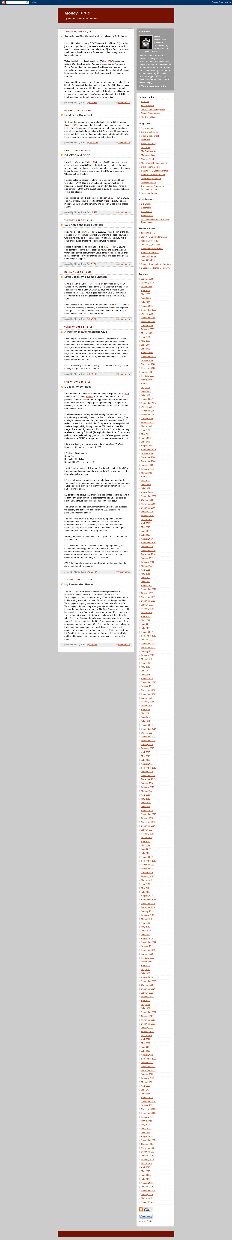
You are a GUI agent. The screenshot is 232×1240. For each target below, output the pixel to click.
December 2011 (148, 601)
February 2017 (147, 834)
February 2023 (147, 1078)
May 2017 (145, 845)
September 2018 (148, 900)
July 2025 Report (149, 256)
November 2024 (148, 1148)
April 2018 (145, 884)
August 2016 (147, 810)
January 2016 (147, 783)
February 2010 (147, 516)
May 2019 (145, 927)
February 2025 (147, 1160)
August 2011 (146, 585)
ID (125, 82)
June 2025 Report (149, 260)
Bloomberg (146, 208)
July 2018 (145, 892)
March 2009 (146, 473)
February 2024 (147, 1117)
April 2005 (145, 291)
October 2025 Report (150, 245)
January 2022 (147, 1028)
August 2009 (147, 492)
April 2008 (145, 430)
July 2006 (145, 349)
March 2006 (146, 333)
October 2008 (147, 453)
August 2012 (147, 632)
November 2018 (148, 903)
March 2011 (146, 566)
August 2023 (147, 1097)
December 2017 (148, 869)
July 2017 (145, 853)
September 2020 (148, 981)
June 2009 (146, 485)
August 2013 (147, 678)
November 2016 (148, 822)
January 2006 (147, 325)
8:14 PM (93, 645)
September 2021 (148, 1012)
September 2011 (148, 589)
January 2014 (147, 698)
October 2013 (147, 686)
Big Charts (146, 204)
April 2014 (145, 710)
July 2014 (145, 721)
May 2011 (145, 574)
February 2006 (147, 329)
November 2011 (148, 597)
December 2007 (148, 415)
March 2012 (146, 613)
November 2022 (148, 1066)
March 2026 (146, 1198)
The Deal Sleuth (148, 182)
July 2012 (145, 628)
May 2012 (145, 620)
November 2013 (148, 690)
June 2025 (146, 1175)
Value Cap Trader (149, 193)
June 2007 (146, 391)
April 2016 (145, 795)
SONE (75, 125)
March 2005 (146, 287)
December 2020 (148, 989)
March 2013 (146, 659)
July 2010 (145, 535)
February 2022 (147, 1032)
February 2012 (147, 609)
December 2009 (148, 508)
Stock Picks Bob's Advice (153, 175)
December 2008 (148, 461)
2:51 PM (93, 572)
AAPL (86, 232)
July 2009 (145, 488)
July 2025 (145, 1179)
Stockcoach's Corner (150, 167)
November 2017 (148, 865)
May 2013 (145, 667)
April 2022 (145, 1039)
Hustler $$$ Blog (148, 144)
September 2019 (148, 942)
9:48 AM (93, 212)
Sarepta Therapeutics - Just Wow (156, 264)
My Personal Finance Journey (154, 163)
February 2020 (147, 958)
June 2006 (146, 345)
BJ (118, 43)
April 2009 (145, 477)
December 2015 (148, 779)
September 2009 (148, 496)
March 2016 (146, 791)
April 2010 (145, 523)
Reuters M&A (147, 215)
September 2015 (148, 768)
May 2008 (145, 434)
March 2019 (146, 919)
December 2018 (148, 907)
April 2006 (145, 337)
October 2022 (147, 1063)
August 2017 (147, 857)
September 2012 (148, 636)
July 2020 (145, 973)
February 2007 (147, 376)
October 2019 (147, 946)
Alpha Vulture (147, 128)
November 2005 (148, 318)
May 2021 (145, 1004)
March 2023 (146, 1082)
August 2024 (147, 1136)
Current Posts (147, 1202)
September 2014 (148, 729)
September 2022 (148, 1059)
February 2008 (147, 422)
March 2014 (146, 706)
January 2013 (147, 651)
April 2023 (145, 1086)
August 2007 (147, 399)
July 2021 (145, 1008)
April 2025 (145, 1167)
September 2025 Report (152, 249)
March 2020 (146, 962)
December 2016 (148, 826)
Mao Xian (145, 148)
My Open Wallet (148, 151)
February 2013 (147, 655)
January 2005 (147, 279)
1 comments (124, 143)
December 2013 (148, 694)
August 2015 (147, 764)
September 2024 (148, 1140)
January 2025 (147, 1156)
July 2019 (145, 935)
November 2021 (148, 1020)
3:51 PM (93, 264)
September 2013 (148, 682)
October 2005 (147, 314)
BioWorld (145, 102)
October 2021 (147, 1016)
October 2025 (147, 1187)
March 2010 (146, 520)
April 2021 (145, 1001)
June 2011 (145, 578)
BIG (126, 394)
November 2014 (148, 737)
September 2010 (148, 543)
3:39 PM (93, 374)
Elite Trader (146, 212)
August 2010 (147, 539)
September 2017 (148, 861)
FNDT (67, 128)
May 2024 (145, 1125)
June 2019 (146, 931)
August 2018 (147, 896)
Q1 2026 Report (148, 233)
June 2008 (146, 438)
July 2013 (145, 675)
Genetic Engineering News (153, 109)
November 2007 (148, 411)
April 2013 (145, 663)
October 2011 (147, 593)
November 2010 (148, 551)
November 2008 (148, 457)
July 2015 (145, 760)
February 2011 (147, 562)
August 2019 (147, 938)
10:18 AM (93, 143)
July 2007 (145, 395)
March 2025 (146, 1163)
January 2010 (147, 512)
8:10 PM (93, 102)
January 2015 (147, 745)
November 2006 (148, 364)
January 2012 (147, 605)
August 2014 (147, 725)
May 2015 (145, 756)
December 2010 (148, 554)
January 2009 (147, 465)
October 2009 (147, 500)
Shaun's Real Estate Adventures (156, 171)
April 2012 (145, 616)
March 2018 (146, 880)
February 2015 (147, 748)
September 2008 (148, 450)
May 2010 (145, 527)
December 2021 (148, 1024)
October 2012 (147, 640)
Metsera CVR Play (149, 241)
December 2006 (148, 368)
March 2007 (146, 380)
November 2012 (148, 644)
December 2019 (148, 950)
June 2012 (146, 624)
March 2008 (146, 426)
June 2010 (146, 531)
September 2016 (148, 814)
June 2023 (146, 1090)
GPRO (89, 397)
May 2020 (145, 970)
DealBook (145, 140)
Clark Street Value (149, 132)
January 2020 (147, 954)
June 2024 (146, 1129)
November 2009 (148, 504)
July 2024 (145, 1132)
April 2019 (145, 923)
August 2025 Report (150, 252)
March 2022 (146, 1035)
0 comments (124, 102)
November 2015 (148, 776)
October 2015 (147, 772)
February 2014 (147, 702)
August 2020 (147, 977)
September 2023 (148, 1101)
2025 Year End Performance (154, 237)
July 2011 (145, 582)
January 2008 (147, 418)
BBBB (110, 61)
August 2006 (147, 353)
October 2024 (147, 1144)
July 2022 (145, 1051)
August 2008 (147, 446)
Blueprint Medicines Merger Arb (155, 268)
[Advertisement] (115, 24)
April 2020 (145, 966)
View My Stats (145, 1221)
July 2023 (145, 1094)
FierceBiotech (147, 105)
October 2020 (147, 985)
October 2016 (147, 818)
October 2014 (147, 733)
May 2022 (145, 1043)
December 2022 (148, 1070)
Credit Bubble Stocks (151, 136)
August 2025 (147, 1183)
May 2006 (145, 341)
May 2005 (145, 294)
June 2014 (146, 717)
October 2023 (147, 1105)
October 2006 (147, 360)
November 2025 (148, 1191)
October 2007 (147, 407)
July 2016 (145, 807)
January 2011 (147, 558)
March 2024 (146, 1121)
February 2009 (147, 469)
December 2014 (148, 741)
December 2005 (148, 322)
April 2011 (145, 570)
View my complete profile (153, 86)
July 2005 (145, 302)
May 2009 (145, 481)
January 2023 (147, 1074)
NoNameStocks (148, 159)
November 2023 (148, 1109)
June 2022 (146, 1047)
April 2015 (145, 752)
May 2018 (145, 888)
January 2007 (147, 372)
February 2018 (147, 876)
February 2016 (147, 787)
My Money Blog (148, 155)
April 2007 (145, 384)
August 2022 (147, 1055)
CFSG (67, 183)
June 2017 (146, 849)
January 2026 (147, 1195)
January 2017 (147, 830)
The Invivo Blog (148, 117)
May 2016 (145, 799)
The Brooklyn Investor (151, 179)
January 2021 (147, 993)
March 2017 (146, 838)
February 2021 (147, 997)
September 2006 (148, 356)
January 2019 (147, 911)
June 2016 (146, 803)
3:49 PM (93, 319)
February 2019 (147, 915)
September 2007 (148, 403)
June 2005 (146, 298)
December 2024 (148, 1152)
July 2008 (145, 442)
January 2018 (147, 872)
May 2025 (145, 1171)
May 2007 (145, 387)
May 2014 (145, 713)
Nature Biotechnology (151, 113)
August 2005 (147, 306)
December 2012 (148, 647)
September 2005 (148, 310)
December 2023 (148, 1113)
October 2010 (147, 547)
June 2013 (146, 671)
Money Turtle (160, 40)
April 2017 (145, 841)
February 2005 (147, 283)
